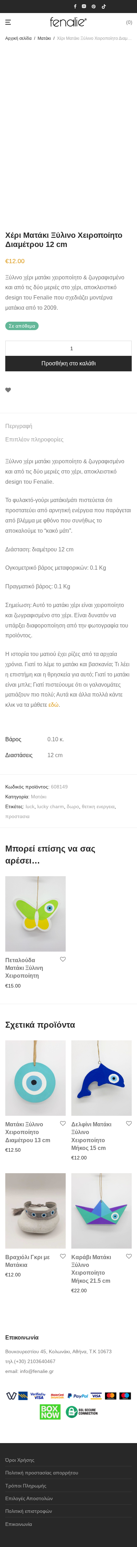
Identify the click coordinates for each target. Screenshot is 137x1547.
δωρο (73, 806)
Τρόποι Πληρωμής (25, 1486)
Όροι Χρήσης (19, 1460)
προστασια (17, 816)
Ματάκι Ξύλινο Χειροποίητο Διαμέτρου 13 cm (27, 1132)
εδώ (53, 705)
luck (30, 806)
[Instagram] (83, 6)
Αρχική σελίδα (18, 38)
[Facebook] (75, 6)
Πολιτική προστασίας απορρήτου (41, 1472)
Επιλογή (12, 1150)
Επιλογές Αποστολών (29, 1498)
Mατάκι (44, 38)
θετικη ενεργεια (98, 806)
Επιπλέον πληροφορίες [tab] (34, 440)
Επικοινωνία (18, 1524)
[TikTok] (104, 6)
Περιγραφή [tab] (18, 426)
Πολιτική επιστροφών (28, 1511)
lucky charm (50, 806)
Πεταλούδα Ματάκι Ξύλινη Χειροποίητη (24, 968)
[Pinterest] (94, 6)
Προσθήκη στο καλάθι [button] (27, 986)
